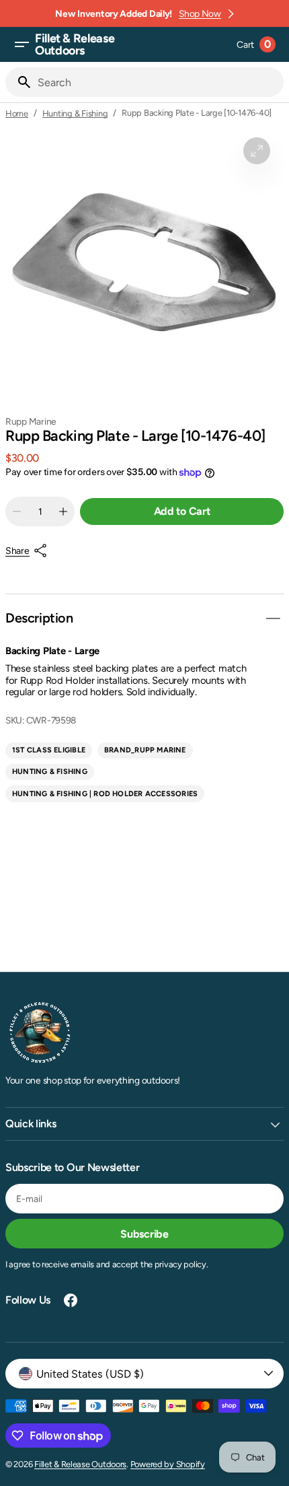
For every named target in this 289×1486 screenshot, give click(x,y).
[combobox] (158, 82)
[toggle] (273, 618)
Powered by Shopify (167, 1464)
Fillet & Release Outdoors (80, 1464)
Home (16, 113)
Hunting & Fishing (75, 113)
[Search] (18, 82)
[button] (21, 44)
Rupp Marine (30, 421)
